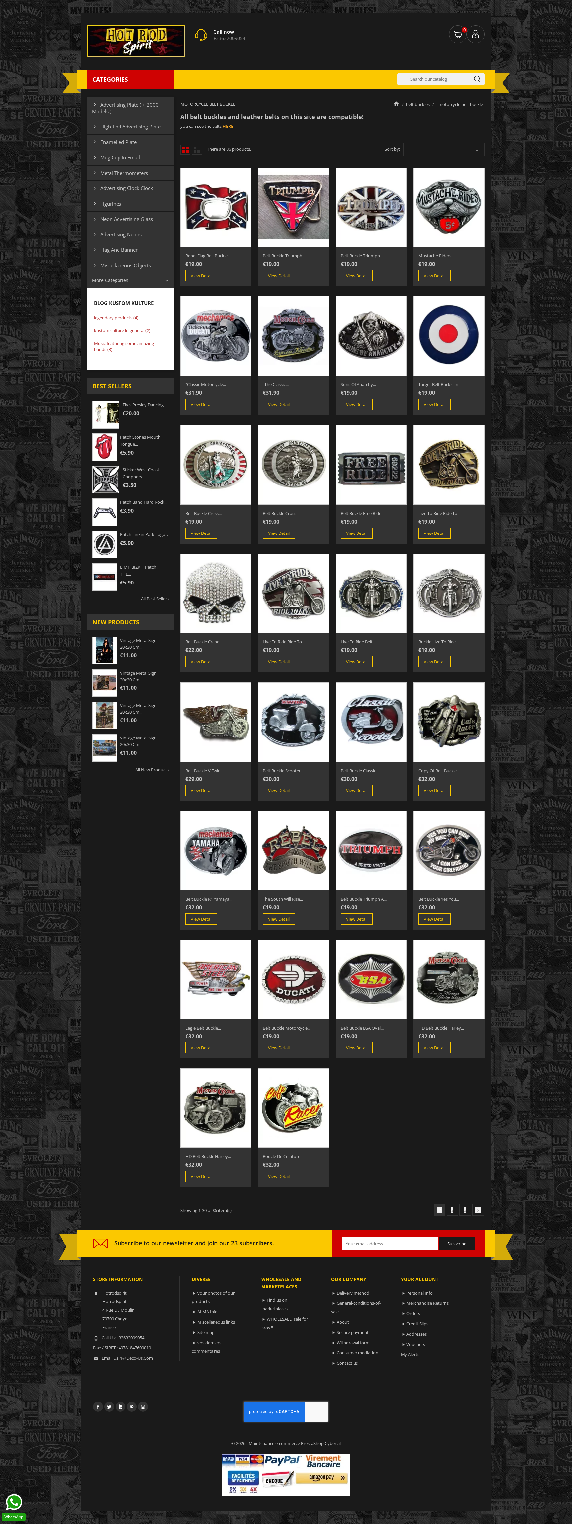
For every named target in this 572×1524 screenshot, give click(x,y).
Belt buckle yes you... (438, 899)
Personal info (419, 1293)
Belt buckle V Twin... (204, 771)
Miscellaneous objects (121, 265)
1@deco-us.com (136, 1358)
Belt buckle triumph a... (364, 899)
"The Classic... (276, 384)
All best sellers (155, 599)
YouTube (120, 1407)
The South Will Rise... (283, 899)
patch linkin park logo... (144, 534)
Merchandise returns (427, 1303)
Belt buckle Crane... (203, 642)
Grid (185, 149)
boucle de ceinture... (283, 1156)
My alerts (410, 1354)
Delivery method (353, 1293)
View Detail (201, 276)
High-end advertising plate (126, 126)
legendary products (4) (116, 318)
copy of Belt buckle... (439, 771)
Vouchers (415, 1344)
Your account (419, 1279)
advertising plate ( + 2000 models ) (125, 108)
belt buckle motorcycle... (286, 1028)
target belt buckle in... (439, 384)
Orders (413, 1313)
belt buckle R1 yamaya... (208, 899)
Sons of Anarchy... (358, 384)
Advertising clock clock (122, 188)
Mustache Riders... (436, 256)
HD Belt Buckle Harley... (441, 1028)
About (343, 1322)
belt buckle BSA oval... (362, 1028)
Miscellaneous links (216, 1322)
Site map (206, 1332)
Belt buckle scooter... (283, 771)
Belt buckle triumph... (284, 256)
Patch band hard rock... (143, 502)
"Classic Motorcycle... (205, 384)
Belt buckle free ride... (362, 513)
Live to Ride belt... (358, 642)
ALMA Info (207, 1312)
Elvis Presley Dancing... (145, 405)
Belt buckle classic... (360, 771)
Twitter (109, 1407)
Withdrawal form (353, 1343)
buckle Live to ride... (438, 642)
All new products (152, 770)
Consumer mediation (357, 1353)
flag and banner (115, 249)
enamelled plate (114, 142)
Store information (118, 1279)
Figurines (106, 203)
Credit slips (417, 1324)
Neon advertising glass (122, 219)
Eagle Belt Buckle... (203, 1028)
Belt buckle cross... (203, 513)
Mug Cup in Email (116, 157)
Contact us (347, 1363)
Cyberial (333, 1443)
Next (478, 1210)
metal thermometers (120, 173)
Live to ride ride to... (439, 513)
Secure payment (353, 1332)
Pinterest (132, 1407)
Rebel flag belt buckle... (208, 256)
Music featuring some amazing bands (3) (124, 346)
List (197, 149)
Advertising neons (117, 234)
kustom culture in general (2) (122, 330)
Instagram (143, 1407)
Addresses (416, 1334)
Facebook (98, 1407)
